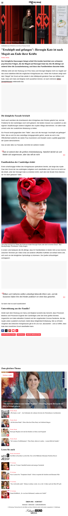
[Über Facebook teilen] (2, 330)
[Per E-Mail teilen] (13, 330)
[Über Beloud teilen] (16, 330)
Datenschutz (31, 504)
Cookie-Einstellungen (40, 504)
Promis (3, 57)
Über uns (29, 502)
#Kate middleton (33, 334)
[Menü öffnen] (2, 3)
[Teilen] (9, 330)
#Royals (21, 334)
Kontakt (38, 502)
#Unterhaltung (8, 334)
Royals (7, 57)
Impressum (25, 504)
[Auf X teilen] (6, 330)
